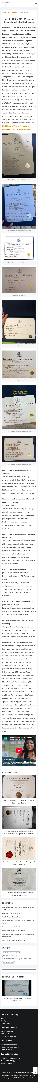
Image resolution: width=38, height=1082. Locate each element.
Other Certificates (10, 959)
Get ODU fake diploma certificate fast (14, 940)
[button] (33, 4)
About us (3, 1018)
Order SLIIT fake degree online (12, 913)
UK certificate (25, 959)
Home (4, 12)
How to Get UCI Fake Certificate (12, 927)
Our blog (3, 1021)
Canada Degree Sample (8, 1036)
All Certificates (12, 12)
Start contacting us (6, 1049)
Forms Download (6, 1023)
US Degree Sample (7, 1031)
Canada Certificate (10, 956)
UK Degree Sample (7, 1034)
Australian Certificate (11, 952)
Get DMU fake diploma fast (11, 917)
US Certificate (8, 962)
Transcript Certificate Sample (10, 1047)
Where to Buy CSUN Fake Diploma (13, 930)
